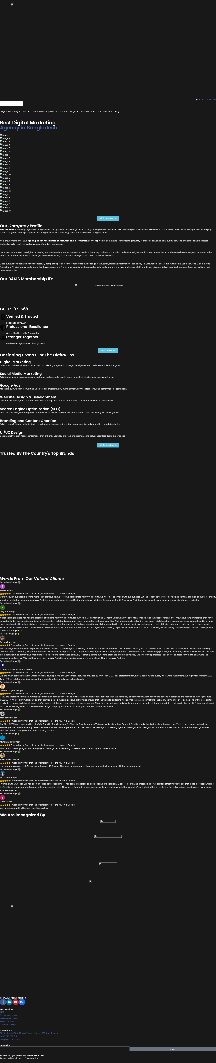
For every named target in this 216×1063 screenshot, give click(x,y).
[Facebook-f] (3, 1002)
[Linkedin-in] (9, 1002)
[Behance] (22, 1002)
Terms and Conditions (11, 1058)
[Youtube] (15, 1002)
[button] (11, 111)
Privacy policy (31, 1058)
